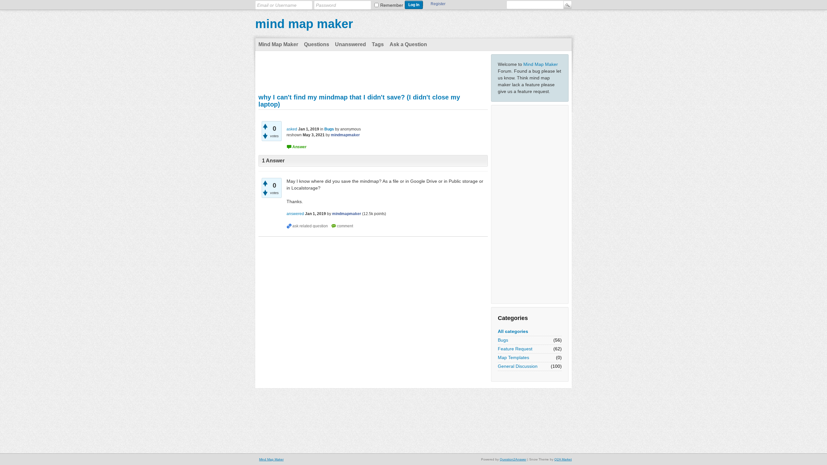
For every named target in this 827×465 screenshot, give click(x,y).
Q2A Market (563, 459)
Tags (378, 44)
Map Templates (513, 357)
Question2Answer (513, 459)
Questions (316, 44)
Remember (391, 5)
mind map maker (304, 24)
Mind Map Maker (278, 44)
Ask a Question (408, 44)
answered (295, 214)
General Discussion (518, 366)
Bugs (503, 340)
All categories (513, 331)
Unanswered (350, 44)
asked (292, 129)
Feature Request (515, 348)
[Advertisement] (529, 204)
